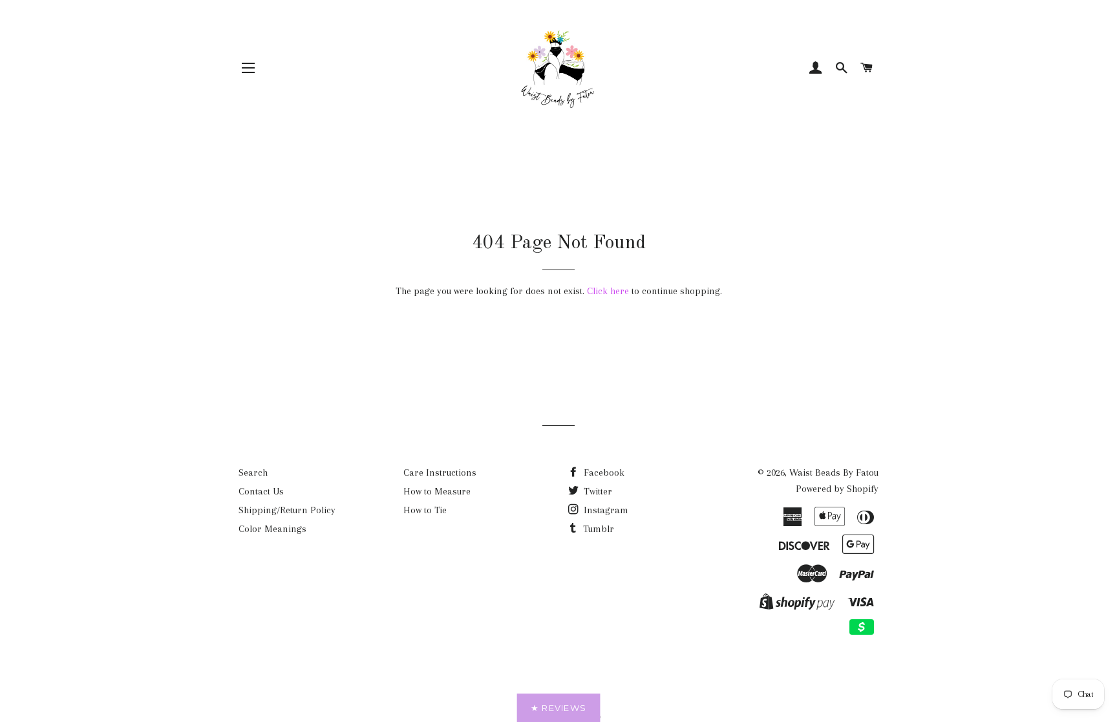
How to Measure (437, 491)
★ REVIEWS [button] (559, 708)
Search (253, 472)
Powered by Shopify (837, 488)
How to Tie (425, 510)
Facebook (602, 472)
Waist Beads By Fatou (833, 472)
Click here (608, 291)
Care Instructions (439, 472)
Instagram (604, 510)
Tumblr (597, 529)
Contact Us (261, 491)
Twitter (596, 491)
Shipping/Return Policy (287, 510)
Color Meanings (272, 529)
